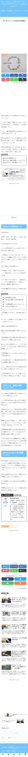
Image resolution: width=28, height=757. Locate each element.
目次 (12, 217)
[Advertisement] (14, 37)
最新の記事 (18, 495)
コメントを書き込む (14, 733)
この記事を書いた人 (8, 495)
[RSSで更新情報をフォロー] (20, 583)
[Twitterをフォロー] (20, 579)
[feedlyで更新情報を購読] (7, 583)
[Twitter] (5, 506)
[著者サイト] (7, 579)
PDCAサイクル (14, 526)
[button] (25, 377)
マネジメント (6, 526)
